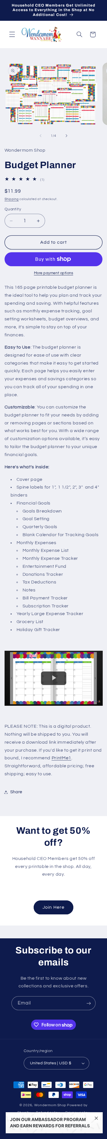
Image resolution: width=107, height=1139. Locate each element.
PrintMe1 (61, 758)
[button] (12, 34)
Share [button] (16, 792)
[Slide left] (40, 135)
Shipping (12, 199)
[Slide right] (66, 135)
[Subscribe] (88, 1003)
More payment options (53, 273)
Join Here (53, 907)
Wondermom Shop (50, 1105)
